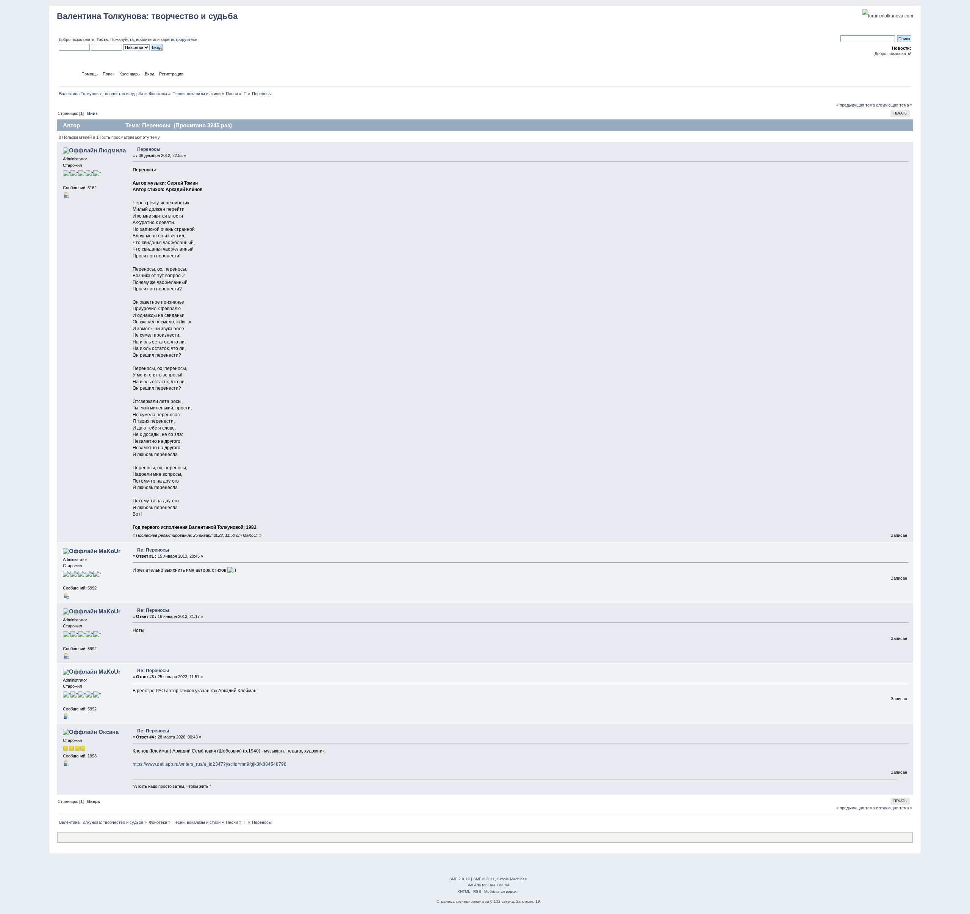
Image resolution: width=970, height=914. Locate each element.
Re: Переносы (153, 550)
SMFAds (473, 885)
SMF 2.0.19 (459, 879)
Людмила (112, 150)
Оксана (109, 732)
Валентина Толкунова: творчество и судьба (147, 16)
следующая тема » (894, 105)
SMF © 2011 (484, 879)
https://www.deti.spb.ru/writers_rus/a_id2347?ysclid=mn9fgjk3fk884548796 (209, 764)
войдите (144, 39)
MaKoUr (109, 551)
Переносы (148, 149)
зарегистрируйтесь (179, 39)
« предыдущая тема (855, 105)
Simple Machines (512, 879)
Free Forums (499, 885)
